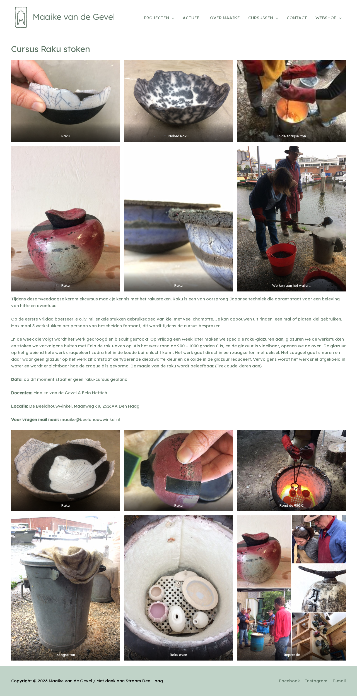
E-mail (339, 680)
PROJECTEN (156, 17)
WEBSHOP (325, 17)
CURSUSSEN (260, 17)
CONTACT (297, 17)
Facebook (289, 680)
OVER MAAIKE (225, 17)
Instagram (316, 680)
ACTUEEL (192, 17)
